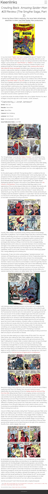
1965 (8, 483)
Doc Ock (21, 80)
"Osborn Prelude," (26, 157)
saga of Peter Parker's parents (18, 59)
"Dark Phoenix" (21, 62)
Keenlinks (25, 491)
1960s (5, 483)
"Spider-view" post (17, 57)
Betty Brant (24, 483)
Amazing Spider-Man (13, 483)
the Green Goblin (12, 80)
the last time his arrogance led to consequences (26, 352)
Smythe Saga (9, 484)
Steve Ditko (21, 484)
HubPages (24, 487)
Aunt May (20, 483)
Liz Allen (42, 483)
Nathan (21, 22)
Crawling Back (30, 483)
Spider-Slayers (15, 484)
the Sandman (11, 184)
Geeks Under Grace (16, 487)
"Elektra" (30, 62)
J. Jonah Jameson (37, 483)
